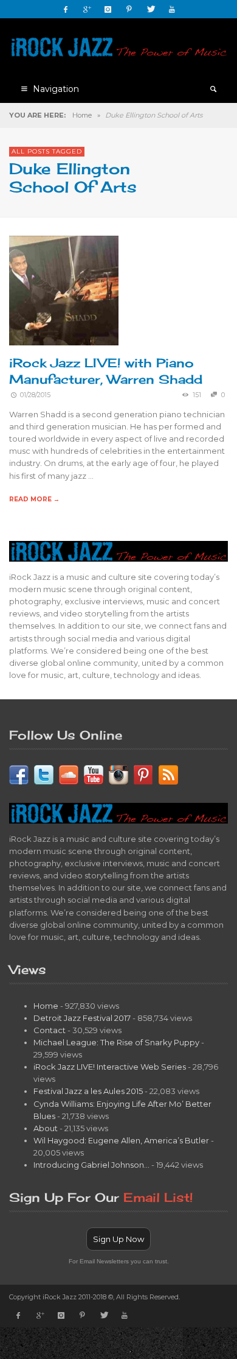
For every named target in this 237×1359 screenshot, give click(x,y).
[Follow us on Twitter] (43, 773)
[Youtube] (172, 9)
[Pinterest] (129, 9)
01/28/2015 (35, 395)
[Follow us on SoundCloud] (68, 773)
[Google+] (87, 9)
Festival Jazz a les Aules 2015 (88, 1091)
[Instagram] (108, 9)
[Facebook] (66, 9)
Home (82, 115)
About (45, 1128)
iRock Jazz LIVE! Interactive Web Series (109, 1066)
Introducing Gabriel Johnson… (91, 1165)
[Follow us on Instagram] (118, 773)
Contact (49, 1030)
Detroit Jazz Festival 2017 (82, 1018)
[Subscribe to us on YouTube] (93, 773)
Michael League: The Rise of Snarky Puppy (116, 1042)
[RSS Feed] (168, 773)
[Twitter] (151, 9)
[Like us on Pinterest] (143, 773)
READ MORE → (34, 499)
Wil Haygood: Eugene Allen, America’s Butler (121, 1140)
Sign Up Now (118, 1239)
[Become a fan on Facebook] (19, 773)
